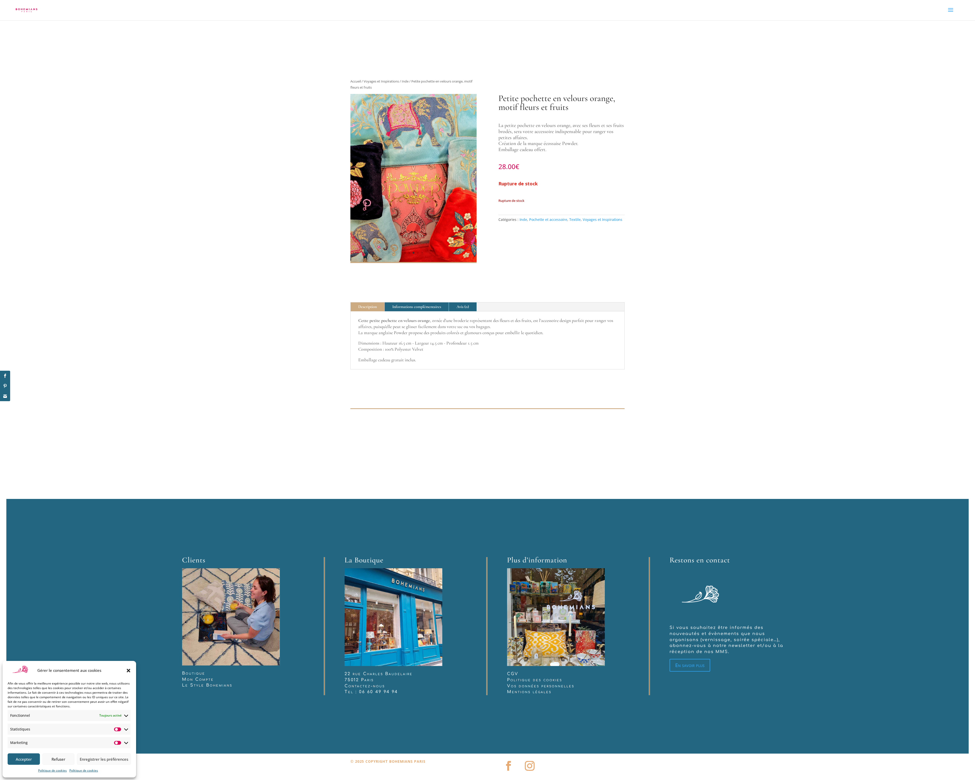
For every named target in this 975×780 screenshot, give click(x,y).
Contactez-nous (365, 645)
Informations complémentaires (416, 266)
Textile (575, 219)
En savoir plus (690, 624)
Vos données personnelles (540, 645)
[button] (128, 670)
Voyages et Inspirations (381, 81)
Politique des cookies (534, 639)
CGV (512, 633)
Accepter (24, 759)
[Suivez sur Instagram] (530, 725)
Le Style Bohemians (207, 645)
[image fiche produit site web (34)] (413, 218)
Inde (405, 81)
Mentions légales (529, 651)
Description (367, 266)
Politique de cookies (52, 770)
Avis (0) (463, 266)
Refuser (58, 759)
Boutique (193, 632)
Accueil (355, 81)
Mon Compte (198, 639)
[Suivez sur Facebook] (508, 725)
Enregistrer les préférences (104, 759)
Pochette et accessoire (548, 219)
